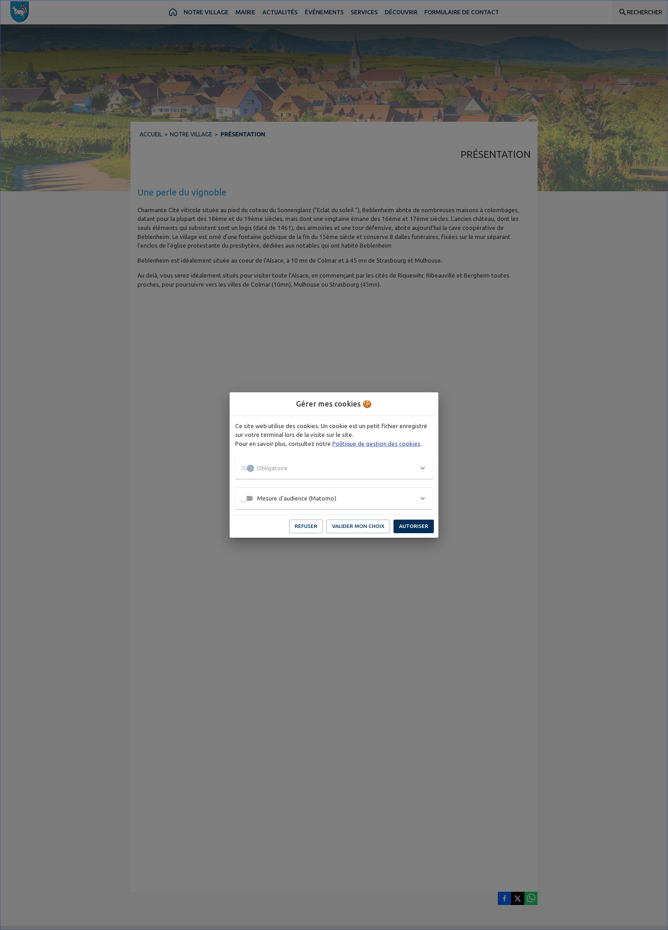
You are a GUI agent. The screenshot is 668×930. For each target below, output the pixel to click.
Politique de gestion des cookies (376, 443)
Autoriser (413, 526)
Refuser (306, 526)
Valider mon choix (358, 526)
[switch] (243, 498)
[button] (334, 468)
